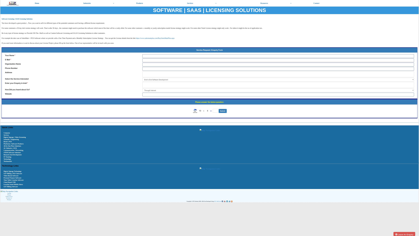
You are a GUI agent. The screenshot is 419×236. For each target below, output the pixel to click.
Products (139, 3)
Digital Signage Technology (12, 171)
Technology (7, 159)
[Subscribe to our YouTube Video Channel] (224, 201)
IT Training (7, 157)
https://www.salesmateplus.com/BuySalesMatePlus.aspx (155, 38)
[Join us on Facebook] (222, 201)
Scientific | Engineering (11, 139)
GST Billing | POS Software (13, 173)
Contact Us (9, 198)
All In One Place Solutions (12, 146)
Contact (316, 3)
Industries (87, 3)
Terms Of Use (9, 196)
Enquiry (9, 199)
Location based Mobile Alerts (13, 184)
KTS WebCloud (217, 201)
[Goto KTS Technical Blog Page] (231, 201)
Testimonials (8, 161)
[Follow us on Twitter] (229, 201)
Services (190, 3)
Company (7, 133)
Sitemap (9, 193)
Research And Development (13, 155)
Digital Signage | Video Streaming (15, 137)
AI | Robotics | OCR (10, 148)
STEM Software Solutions (12, 152)
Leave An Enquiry (405, 234)
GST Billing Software (11, 186)
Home (37, 3)
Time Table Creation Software (14, 180)
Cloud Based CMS (10, 182)
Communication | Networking (13, 150)
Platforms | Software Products (14, 144)
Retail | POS (8, 141)
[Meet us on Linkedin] (227, 201)
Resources (264, 3)
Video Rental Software (11, 176)
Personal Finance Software (12, 178)
